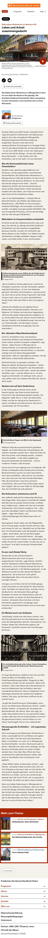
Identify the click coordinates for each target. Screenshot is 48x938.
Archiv (5, 19)
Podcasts (30, 11)
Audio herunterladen (14, 86)
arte (31, 926)
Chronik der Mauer (10, 930)
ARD (12, 926)
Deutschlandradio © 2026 (13, 933)
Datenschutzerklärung (11, 913)
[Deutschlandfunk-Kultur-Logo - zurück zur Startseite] (24, 5)
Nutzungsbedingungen (12, 916)
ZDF (17, 926)
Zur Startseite (7, 871)
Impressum (6, 920)
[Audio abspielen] (43, 61)
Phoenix (24, 926)
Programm (18, 11)
